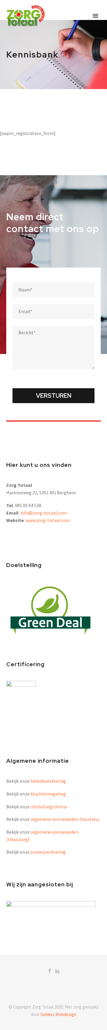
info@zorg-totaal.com (43, 513)
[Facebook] (49, 971)
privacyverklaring (48, 852)
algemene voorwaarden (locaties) (65, 819)
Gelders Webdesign (58, 1014)
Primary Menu (95, 15)
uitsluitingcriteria (49, 807)
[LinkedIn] (57, 971)
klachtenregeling (48, 794)
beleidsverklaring (48, 781)
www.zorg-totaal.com (48, 520)
